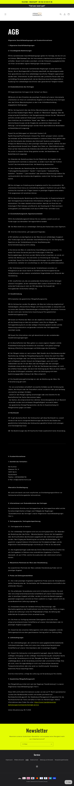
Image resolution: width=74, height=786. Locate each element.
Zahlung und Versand (46, 760)
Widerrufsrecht (19, 760)
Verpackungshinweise (61, 760)
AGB (27, 760)
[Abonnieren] (51, 744)
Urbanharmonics (34, 781)
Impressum (9, 760)
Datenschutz (34, 760)
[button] (5, 14)
